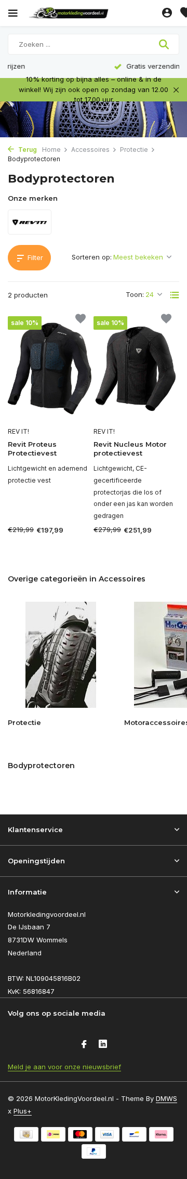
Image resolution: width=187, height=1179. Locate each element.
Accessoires (90, 149)
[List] (174, 295)
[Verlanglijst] (80, 320)
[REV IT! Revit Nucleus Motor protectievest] (136, 369)
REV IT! (18, 431)
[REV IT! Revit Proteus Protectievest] (51, 369)
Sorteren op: (92, 257)
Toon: (135, 294)
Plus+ (23, 1111)
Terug (27, 149)
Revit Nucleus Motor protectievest (130, 448)
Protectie (134, 149)
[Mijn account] (167, 13)
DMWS (166, 1098)
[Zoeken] (164, 44)
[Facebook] (84, 1045)
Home (51, 149)
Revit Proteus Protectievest (32, 448)
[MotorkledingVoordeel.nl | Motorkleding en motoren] (93, 13)
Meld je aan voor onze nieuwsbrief (64, 1067)
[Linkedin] (103, 1045)
